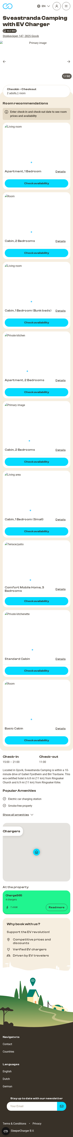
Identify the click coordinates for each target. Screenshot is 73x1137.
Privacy (37, 1123)
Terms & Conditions (14, 1123)
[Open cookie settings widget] (6, 1131)
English (7, 1071)
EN (43, 6)
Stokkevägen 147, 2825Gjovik (21, 36)
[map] (36, 852)
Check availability (36, 183)
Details (61, 171)
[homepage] (8, 6)
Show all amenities (16, 814)
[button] (36, 902)
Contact (7, 1044)
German (7, 1086)
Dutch (6, 1079)
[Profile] (57, 6)
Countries (8, 1051)
